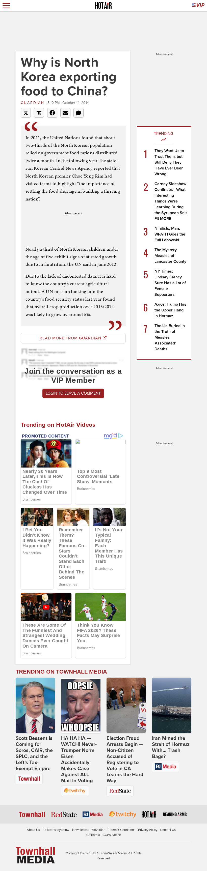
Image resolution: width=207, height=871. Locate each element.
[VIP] (198, 5)
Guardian (33, 103)
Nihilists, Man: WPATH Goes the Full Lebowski (169, 234)
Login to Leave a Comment (73, 393)
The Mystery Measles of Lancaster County (170, 255)
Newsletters (80, 830)
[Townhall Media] (35, 855)
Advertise (98, 830)
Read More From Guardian (71, 338)
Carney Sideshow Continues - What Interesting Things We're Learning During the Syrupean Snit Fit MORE (170, 201)
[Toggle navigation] (6, 5)
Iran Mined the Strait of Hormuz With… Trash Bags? (171, 747)
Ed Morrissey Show (56, 830)
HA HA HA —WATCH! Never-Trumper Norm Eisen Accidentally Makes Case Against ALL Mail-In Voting (79, 759)
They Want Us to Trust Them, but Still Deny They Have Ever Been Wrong (169, 162)
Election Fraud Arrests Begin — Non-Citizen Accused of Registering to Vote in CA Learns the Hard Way (125, 759)
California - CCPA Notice (103, 835)
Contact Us (168, 830)
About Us (33, 830)
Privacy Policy (147, 830)
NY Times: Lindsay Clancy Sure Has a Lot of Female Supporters (170, 283)
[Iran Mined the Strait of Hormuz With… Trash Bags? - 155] (171, 705)
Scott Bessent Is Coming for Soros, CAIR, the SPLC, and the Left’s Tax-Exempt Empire (34, 753)
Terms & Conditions (121, 830)
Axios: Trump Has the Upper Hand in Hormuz (170, 310)
